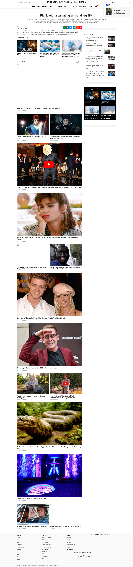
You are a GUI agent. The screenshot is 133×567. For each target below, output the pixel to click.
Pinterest (87, 556)
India (18, 537)
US (18, 539)
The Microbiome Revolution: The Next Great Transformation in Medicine (49, 55)
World (19, 542)
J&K (96, 6)
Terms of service (46, 544)
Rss (80, 556)
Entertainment (73, 6)
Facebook (87, 552)
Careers (68, 542)
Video (90, 6)
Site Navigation (70, 544)
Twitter (78, 552)
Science (60, 6)
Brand (68, 539)
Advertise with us (46, 537)
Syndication (45, 542)
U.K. (43, 558)
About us (68, 537)
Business (44, 6)
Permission (45, 539)
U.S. (43, 561)
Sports (66, 6)
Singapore (45, 556)
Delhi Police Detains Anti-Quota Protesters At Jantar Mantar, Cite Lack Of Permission (94, 38)
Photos (19, 557)
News (38, 6)
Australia (44, 551)
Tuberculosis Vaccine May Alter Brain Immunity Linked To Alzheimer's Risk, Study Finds (71, 55)
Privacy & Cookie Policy (48, 547)
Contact (68, 547)
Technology (52, 6)
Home (33, 6)
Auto (18, 554)
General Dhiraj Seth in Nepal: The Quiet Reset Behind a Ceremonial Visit (94, 66)
